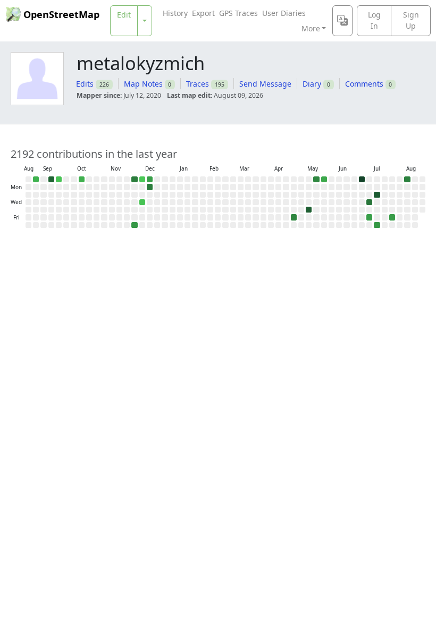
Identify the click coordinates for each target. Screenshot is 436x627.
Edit (124, 15)
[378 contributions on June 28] (362, 179)
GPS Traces (238, 13)
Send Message (265, 84)
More (310, 28)
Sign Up (411, 20)
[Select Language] (342, 20)
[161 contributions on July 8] (369, 202)
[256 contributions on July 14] (377, 195)
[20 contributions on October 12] (82, 179)
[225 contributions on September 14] (51, 179)
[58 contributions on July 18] (377, 225)
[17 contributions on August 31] (36, 179)
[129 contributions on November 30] (134, 179)
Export (203, 13)
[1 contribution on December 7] (142, 179)
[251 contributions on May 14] (309, 210)
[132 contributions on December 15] (150, 187)
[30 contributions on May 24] (324, 179)
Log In (374, 20)
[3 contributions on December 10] (142, 202)
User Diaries (284, 13)
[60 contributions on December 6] (134, 225)
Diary (312, 84)
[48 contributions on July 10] (369, 217)
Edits (85, 84)
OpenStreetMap (61, 14)
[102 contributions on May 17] (316, 179)
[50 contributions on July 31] (392, 217)
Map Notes (143, 84)
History (175, 13)
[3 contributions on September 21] (59, 179)
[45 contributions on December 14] (150, 179)
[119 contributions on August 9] (407, 179)
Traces (197, 84)
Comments (364, 84)
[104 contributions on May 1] (294, 217)
